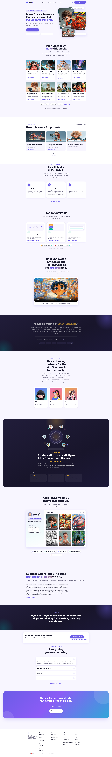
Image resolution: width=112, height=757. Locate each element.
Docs (40, 748)
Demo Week (41, 740)
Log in (72, 2)
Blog (40, 747)
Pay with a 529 (66, 740)
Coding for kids (54, 736)
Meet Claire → (63, 411)
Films (47, 104)
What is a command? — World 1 (63, 245)
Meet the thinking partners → (52, 411)
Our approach (42, 743)
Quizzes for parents (55, 737)
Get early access (79, 2)
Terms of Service (78, 744)
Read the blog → (56, 156)
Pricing (54, 2)
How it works (60, 2)
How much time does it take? (44, 668)
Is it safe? (39, 673)
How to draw (53, 734)
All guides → (53, 739)
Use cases (41, 745)
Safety (76, 740)
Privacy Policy (77, 742)
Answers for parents (66, 739)
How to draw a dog (46, 245)
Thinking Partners (42, 738)
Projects (43, 2)
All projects (41, 734)
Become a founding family (68, 742)
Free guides (48, 2)
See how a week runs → (56, 201)
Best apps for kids (66, 736)
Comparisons (65, 737)
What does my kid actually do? (44, 659)
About (76, 734)
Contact (76, 739)
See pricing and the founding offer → (78, 639)
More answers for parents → (56, 683)
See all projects (31, 29)
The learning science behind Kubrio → (66, 338)
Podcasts (60, 104)
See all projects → (68, 104)
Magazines (53, 104)
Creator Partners (78, 736)
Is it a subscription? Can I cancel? (45, 678)
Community (41, 750)
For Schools (77, 737)
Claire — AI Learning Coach (43, 737)
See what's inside (30, 597)
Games (42, 104)
